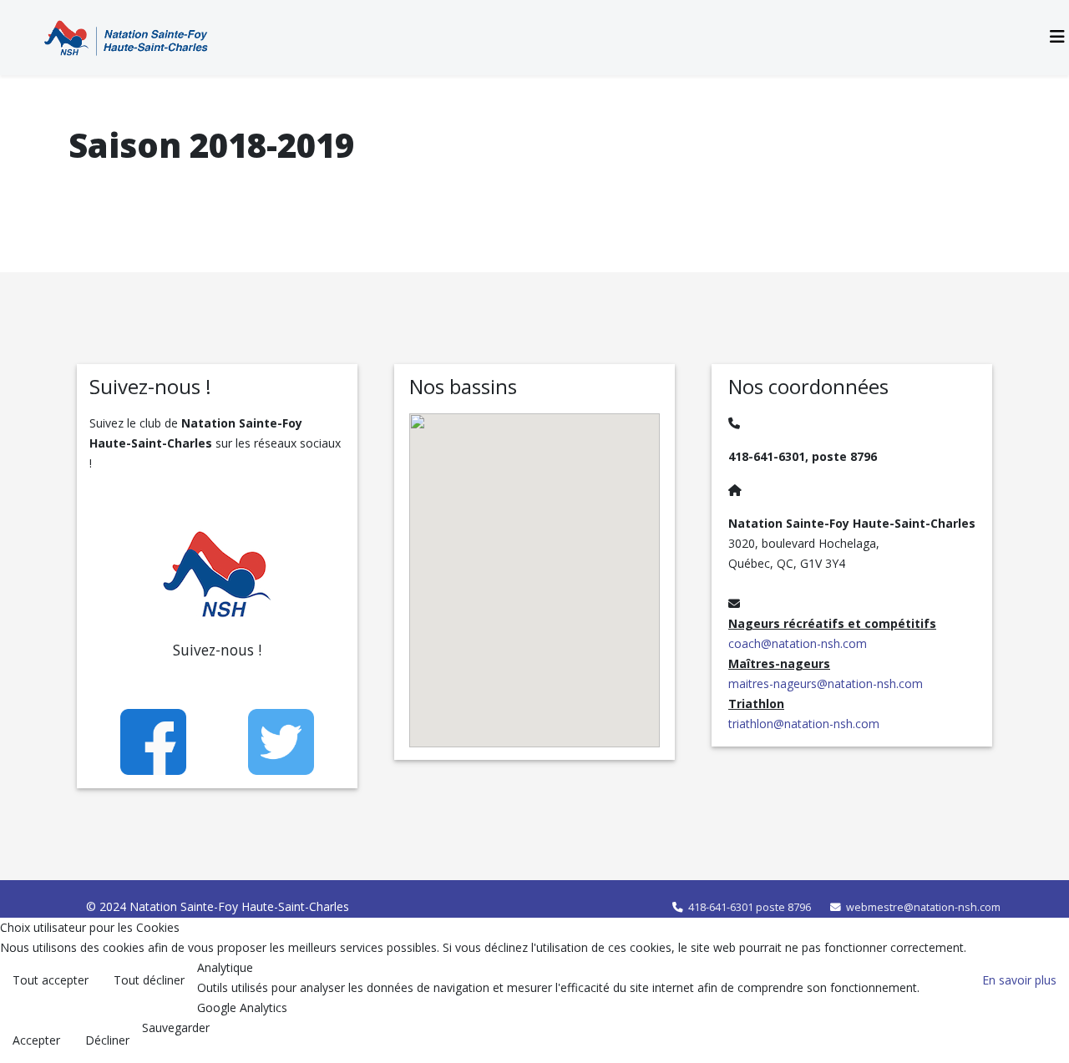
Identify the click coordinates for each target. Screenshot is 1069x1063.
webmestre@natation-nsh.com (923, 907)
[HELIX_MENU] (1057, 36)
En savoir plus (1019, 980)
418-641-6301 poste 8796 (749, 907)
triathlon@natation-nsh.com (803, 723)
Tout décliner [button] (149, 980)
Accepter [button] (36, 1040)
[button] (603, 645)
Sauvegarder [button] (176, 1027)
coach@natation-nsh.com (797, 643)
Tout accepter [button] (51, 980)
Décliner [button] (107, 1040)
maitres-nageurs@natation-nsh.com (825, 683)
